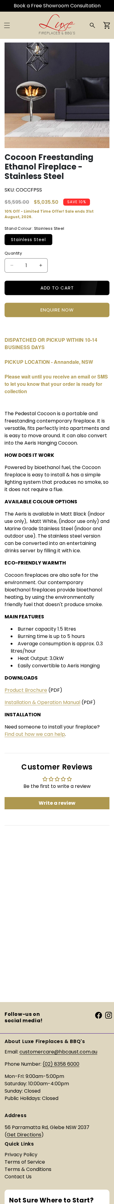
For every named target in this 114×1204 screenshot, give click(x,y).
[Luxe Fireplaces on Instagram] (108, 1015)
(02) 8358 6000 (61, 1064)
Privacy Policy (21, 1154)
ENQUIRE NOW (57, 310)
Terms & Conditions (28, 1169)
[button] (7, 25)
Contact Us (18, 1176)
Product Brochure (26, 690)
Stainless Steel (28, 240)
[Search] (92, 25)
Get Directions (24, 1134)
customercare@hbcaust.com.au (58, 1051)
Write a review (57, 803)
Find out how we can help (35, 734)
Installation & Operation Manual (42, 702)
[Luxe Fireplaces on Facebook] (98, 1015)
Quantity (13, 253)
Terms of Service (25, 1161)
